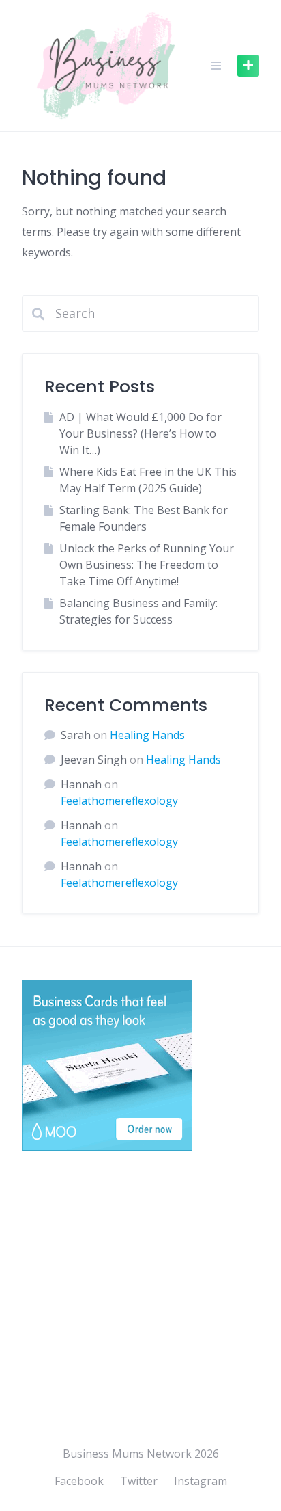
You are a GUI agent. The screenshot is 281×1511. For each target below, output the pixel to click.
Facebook (79, 1480)
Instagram (200, 1480)
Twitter (139, 1480)
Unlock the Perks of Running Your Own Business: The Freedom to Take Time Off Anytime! (146, 565)
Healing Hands (147, 735)
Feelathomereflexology (119, 800)
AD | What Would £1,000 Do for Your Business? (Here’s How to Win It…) (140, 433)
